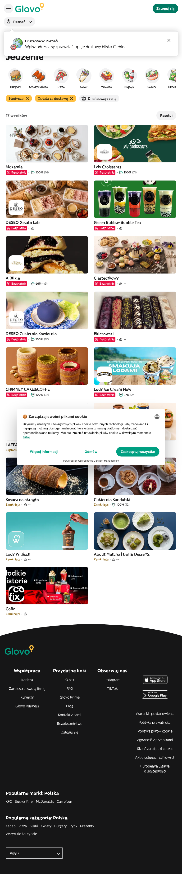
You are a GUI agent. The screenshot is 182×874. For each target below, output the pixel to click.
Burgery (60, 826)
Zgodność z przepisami (155, 740)
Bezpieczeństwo (69, 723)
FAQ (70, 688)
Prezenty (87, 826)
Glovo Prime (70, 697)
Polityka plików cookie (155, 731)
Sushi (34, 826)
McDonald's (45, 801)
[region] (91, 78)
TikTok (112, 688)
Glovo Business (27, 706)
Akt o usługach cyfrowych (155, 757)
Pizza (22, 826)
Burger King (24, 801)
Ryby (73, 826)
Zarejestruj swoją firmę (27, 688)
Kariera (27, 680)
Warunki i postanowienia (155, 713)
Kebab (11, 826)
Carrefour (64, 801)
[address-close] (169, 40)
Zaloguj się (69, 732)
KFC (9, 801)
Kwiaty (46, 826)
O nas (69, 680)
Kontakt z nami (69, 715)
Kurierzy (27, 697)
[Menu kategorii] (8, 8)
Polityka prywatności (155, 722)
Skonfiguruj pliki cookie (155, 748)
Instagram (112, 680)
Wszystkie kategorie (21, 834)
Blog (69, 706)
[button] (16, 78)
